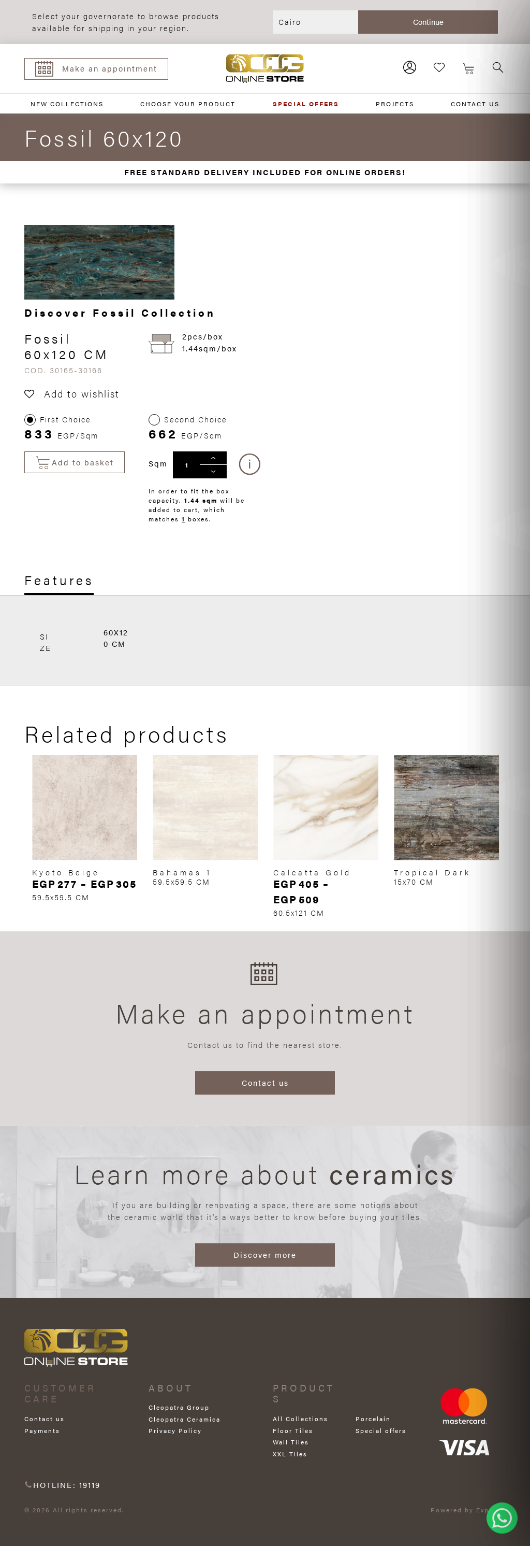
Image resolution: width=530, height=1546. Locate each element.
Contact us (265, 1082)
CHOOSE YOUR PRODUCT (187, 103)
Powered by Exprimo (468, 1509)
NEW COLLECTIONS (67, 103)
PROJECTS (395, 103)
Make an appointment (109, 68)
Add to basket (83, 462)
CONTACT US (475, 103)
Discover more (265, 1254)
